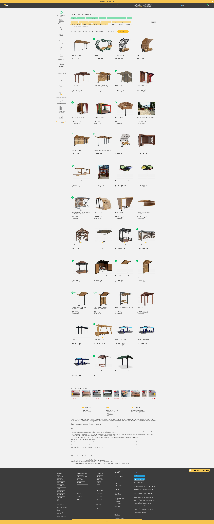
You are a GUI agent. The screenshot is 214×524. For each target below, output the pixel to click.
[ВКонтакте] (137, 472)
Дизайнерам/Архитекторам (118, 4)
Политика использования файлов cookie (140, 512)
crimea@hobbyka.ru (118, 494)
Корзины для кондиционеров (61, 516)
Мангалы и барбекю (60, 494)
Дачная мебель (59, 473)
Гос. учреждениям (97, 4)
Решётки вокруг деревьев (61, 485)
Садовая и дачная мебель (61, 30)
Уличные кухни (59, 497)
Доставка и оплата (60, 6)
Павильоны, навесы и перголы (61, 96)
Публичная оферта (137, 511)
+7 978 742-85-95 (146, 5)
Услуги (26, 6)
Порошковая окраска (80, 479)
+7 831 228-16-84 (146, 6)
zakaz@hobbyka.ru (136, 6)
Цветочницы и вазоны (61, 59)
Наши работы (33, 4)
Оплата (78, 490)
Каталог (23, 4)
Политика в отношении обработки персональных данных (143, 509)
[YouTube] (134, 472)
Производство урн (100, 500)
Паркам (107, 4)
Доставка (78, 491)
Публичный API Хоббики (119, 476)
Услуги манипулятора (80, 482)
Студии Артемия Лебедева (119, 518)
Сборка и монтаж (79, 493)
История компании (100, 473)
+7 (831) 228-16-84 (118, 501)
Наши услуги (78, 470)
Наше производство (27, 4)
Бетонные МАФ (59, 503)
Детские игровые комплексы (61, 506)
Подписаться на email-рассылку (139, 482)
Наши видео (99, 507)
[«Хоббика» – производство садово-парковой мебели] (6, 5)
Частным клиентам (92, 4)
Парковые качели (61, 88)
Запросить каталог (60, 4)
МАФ (61, 45)
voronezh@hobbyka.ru (118, 504)
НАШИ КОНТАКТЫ (118, 509)
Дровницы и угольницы (60, 504)
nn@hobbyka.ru (117, 499)
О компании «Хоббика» (100, 470)
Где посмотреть (79, 496)
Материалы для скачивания (81, 497)
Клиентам (77, 487)
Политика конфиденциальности (139, 508)
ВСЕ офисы (140, 6)
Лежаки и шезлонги (61, 81)
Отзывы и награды (100, 479)
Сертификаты (99, 476)
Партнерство (98, 487)
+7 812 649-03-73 (136, 5)
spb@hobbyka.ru (117, 489)
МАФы (58, 500)
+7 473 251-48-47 (146, 4)
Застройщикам (111, 4)
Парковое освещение (60, 482)
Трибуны (61, 119)
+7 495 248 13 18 (136, 4)
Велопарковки (61, 66)
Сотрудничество (98, 504)
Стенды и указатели (60, 491)
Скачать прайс (79, 499)
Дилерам (23, 6)
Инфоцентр (29, 6)
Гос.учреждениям (99, 491)
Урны (61, 52)
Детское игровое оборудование (62, 507)
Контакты (32, 6)
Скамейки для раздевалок (61, 515)
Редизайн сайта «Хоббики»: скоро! (107, 1)
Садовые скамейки (60, 476)
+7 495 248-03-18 (118, 485)
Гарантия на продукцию (81, 494)
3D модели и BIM (99, 508)
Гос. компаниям (103, 4)
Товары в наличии (61, 23)
